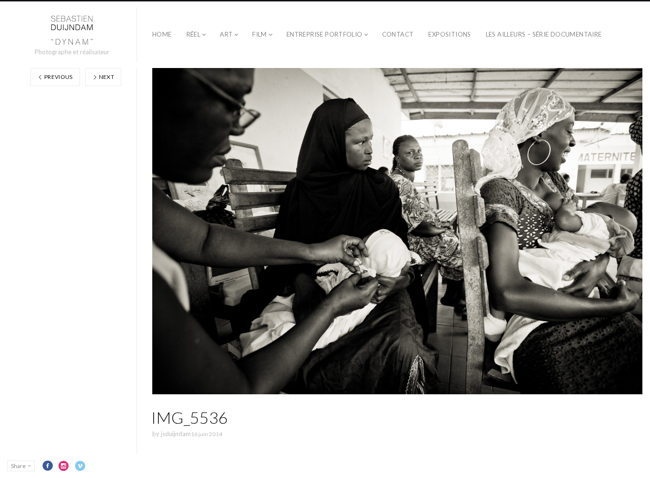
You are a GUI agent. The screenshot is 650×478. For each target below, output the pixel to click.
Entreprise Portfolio (324, 34)
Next (106, 76)
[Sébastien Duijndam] (72, 30)
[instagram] (64, 465)
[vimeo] (80, 465)
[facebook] (47, 465)
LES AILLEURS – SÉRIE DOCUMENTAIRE (544, 34)
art (226, 34)
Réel (194, 34)
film (259, 34)
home (162, 34)
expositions (449, 34)
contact (398, 34)
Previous (58, 76)
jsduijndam (176, 434)
